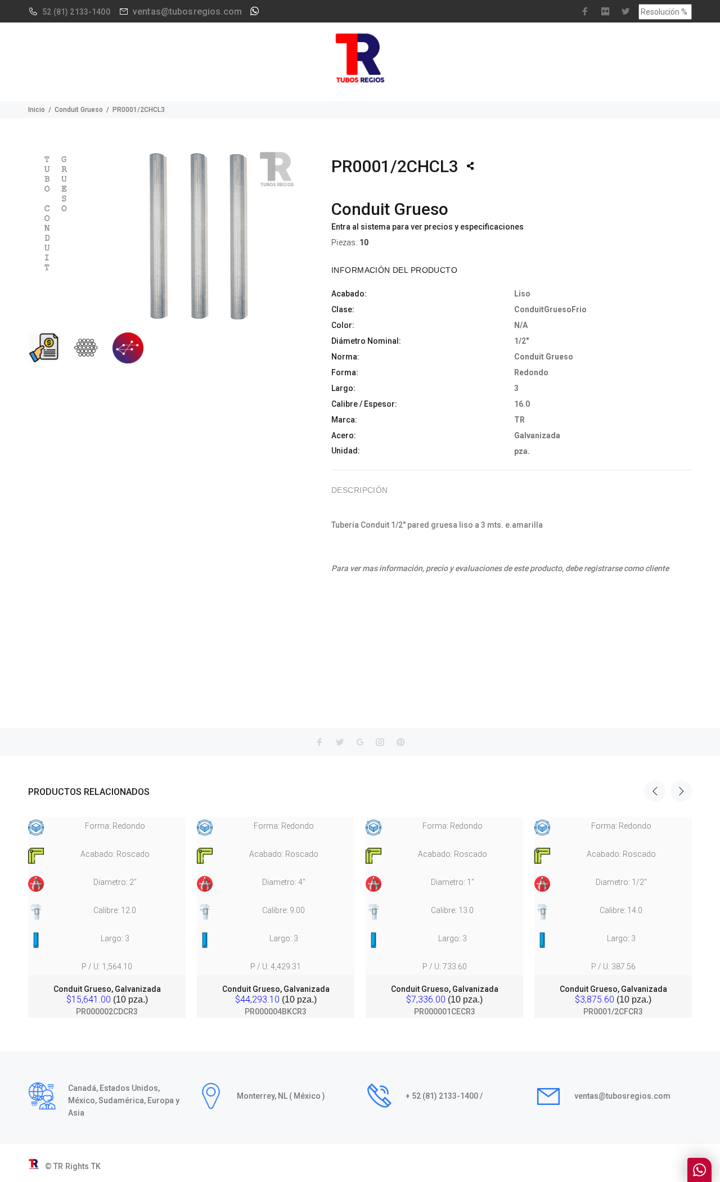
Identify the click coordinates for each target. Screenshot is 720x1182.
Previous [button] (654, 791)
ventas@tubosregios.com (187, 11)
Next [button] (681, 791)
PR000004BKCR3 (276, 1011)
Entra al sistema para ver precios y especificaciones (427, 226)
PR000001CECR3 (444, 1011)
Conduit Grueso (79, 110)
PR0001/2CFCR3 (613, 1011)
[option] (106, 907)
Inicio (36, 110)
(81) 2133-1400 (81, 11)
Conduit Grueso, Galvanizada (107, 989)
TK (96, 1166)
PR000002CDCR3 (107, 1011)
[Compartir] (470, 166)
